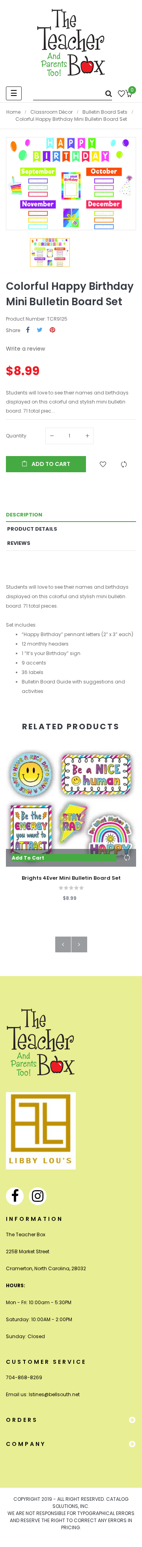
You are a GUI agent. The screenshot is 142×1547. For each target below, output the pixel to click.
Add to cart (50, 464)
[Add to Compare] (124, 464)
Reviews (18, 543)
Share (28, 330)
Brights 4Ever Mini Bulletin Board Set (71, 878)
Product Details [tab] (32, 529)
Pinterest (52, 330)
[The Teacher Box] (71, 42)
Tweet (40, 330)
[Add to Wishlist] (103, 464)
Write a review (25, 349)
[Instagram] (38, 1196)
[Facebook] (15, 1196)
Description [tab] (24, 514)
